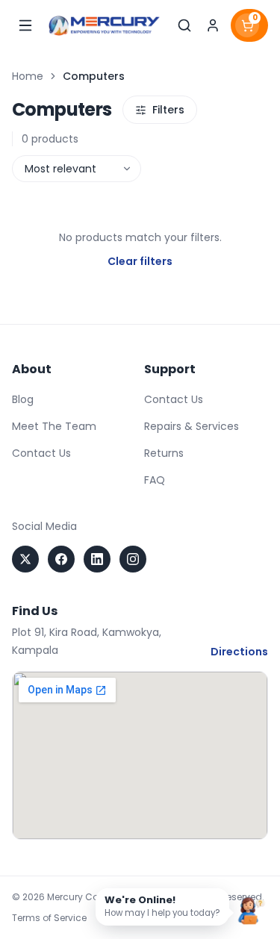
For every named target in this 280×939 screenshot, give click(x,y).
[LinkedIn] (97, 559)
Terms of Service (49, 918)
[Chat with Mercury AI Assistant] (251, 910)
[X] (25, 559)
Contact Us (41, 453)
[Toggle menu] (25, 25)
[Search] (184, 25)
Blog (23, 399)
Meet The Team (54, 426)
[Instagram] (132, 559)
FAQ (154, 479)
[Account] (212, 25)
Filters (168, 109)
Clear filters (140, 261)
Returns (164, 453)
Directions (239, 651)
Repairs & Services (191, 426)
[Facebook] (61, 559)
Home (27, 76)
